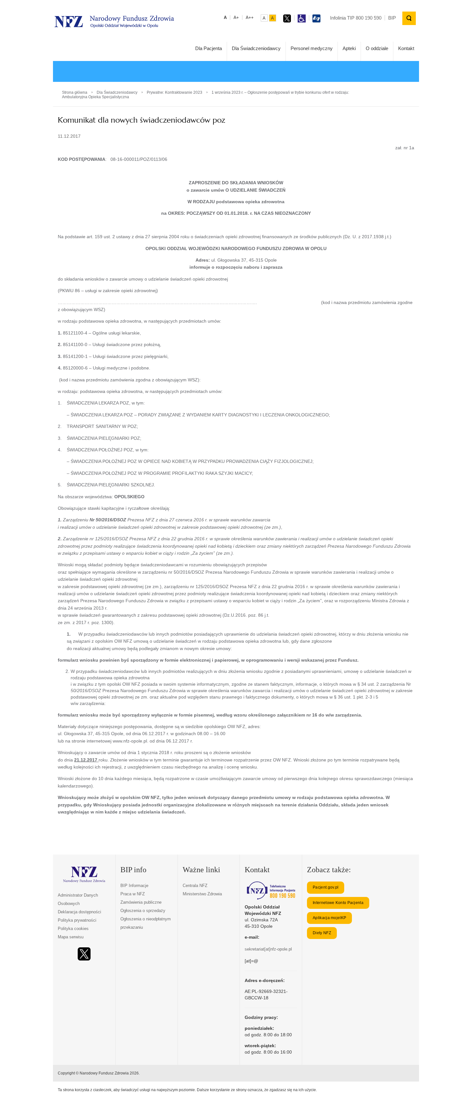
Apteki (349, 48)
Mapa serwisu (70, 936)
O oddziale (377, 48)
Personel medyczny (312, 48)
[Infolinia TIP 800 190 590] (271, 891)
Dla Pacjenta (208, 48)
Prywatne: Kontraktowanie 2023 (174, 92)
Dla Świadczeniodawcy (256, 48)
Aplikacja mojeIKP (329, 918)
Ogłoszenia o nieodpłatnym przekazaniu (145, 923)
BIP (392, 18)
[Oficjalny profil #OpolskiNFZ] (84, 954)
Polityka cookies (73, 928)
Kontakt (406, 48)
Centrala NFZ (195, 885)
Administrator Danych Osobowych (78, 899)
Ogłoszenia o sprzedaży (142, 910)
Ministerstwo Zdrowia (202, 893)
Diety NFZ (322, 933)
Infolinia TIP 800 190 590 (355, 18)
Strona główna (74, 92)
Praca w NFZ (132, 893)
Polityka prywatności (77, 920)
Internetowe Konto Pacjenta (338, 902)
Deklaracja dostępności (79, 911)
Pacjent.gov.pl (325, 887)
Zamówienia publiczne (141, 902)
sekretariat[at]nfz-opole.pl (268, 949)
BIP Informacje (134, 885)
